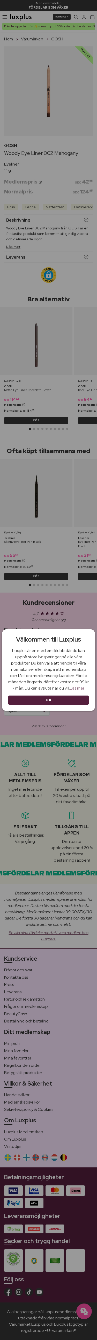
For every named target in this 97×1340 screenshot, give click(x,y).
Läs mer (77, 688)
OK (48, 700)
